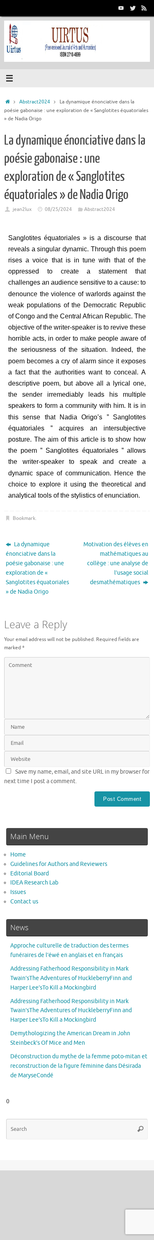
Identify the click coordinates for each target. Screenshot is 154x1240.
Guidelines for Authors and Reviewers (58, 864)
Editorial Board (29, 873)
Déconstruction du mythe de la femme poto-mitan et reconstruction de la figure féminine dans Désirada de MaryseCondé (78, 1066)
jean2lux (22, 209)
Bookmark (24, 518)
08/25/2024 (58, 209)
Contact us (24, 901)
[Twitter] (132, 8)
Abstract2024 (34, 101)
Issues (18, 892)
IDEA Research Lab (34, 882)
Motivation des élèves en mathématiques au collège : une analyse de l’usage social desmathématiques (115, 563)
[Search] (140, 1129)
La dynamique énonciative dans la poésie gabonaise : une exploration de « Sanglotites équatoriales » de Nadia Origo (37, 568)
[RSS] (144, 8)
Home (18, 854)
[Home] (7, 101)
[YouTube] (121, 8)
